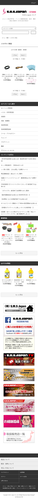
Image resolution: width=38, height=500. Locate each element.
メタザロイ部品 (13, 37)
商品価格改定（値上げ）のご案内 (11, 173)
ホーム (3, 37)
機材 (8, 37)
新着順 (25, 49)
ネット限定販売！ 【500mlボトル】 (12, 165)
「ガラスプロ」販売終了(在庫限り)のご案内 (15, 190)
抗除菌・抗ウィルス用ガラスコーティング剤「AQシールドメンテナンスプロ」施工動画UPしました (18, 213)
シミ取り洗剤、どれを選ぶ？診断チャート (14, 169)
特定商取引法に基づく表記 (9, 488)
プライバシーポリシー (22, 488)
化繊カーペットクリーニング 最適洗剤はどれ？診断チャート (18, 179)
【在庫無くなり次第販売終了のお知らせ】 (14, 199)
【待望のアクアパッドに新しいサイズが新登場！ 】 (17, 207)
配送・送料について (22, 486)
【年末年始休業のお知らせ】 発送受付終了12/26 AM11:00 (18, 160)
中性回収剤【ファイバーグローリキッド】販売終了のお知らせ (18, 185)
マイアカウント (5, 472)
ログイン (3, 476)
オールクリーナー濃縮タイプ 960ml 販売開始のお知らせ (19, 203)
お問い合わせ (4, 480)
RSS (30, 488)
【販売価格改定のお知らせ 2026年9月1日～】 (15, 195)
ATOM (34, 488)
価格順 (20, 49)
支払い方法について (12, 486)
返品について (32, 486)
